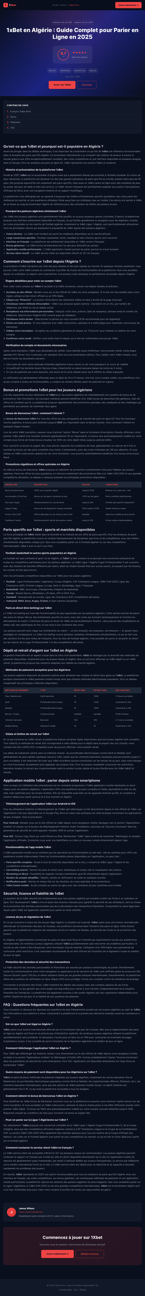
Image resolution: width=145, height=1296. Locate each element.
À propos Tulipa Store (20, 111)
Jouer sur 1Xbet (62, 84)
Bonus (13, 117)
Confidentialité (65, 1290)
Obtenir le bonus (90, 1253)
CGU (75, 1290)
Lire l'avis (87, 84)
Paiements (15, 122)
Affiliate (82, 1290)
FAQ (13, 127)
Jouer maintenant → (128, 5)
